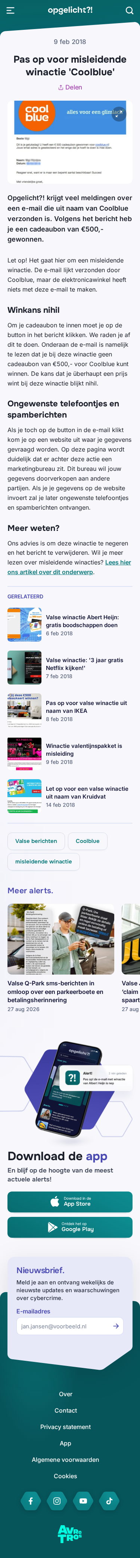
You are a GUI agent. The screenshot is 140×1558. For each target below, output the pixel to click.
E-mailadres (33, 1311)
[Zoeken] (129, 10)
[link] (70, 10)
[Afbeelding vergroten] (119, 114)
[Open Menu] (10, 10)
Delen (74, 87)
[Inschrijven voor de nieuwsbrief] (116, 1326)
